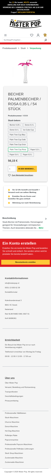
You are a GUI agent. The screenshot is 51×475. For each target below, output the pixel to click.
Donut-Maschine (11, 426)
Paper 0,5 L (27, 155)
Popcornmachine (11, 440)
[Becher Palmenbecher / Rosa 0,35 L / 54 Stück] (25, 70)
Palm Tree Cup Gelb (18, 140)
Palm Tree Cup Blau (17, 135)
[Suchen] (46, 40)
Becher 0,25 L (15, 125)
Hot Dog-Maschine (12, 431)
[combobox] (22, 40)
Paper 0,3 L (35, 149)
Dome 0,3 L (29, 125)
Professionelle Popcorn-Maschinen (18, 444)
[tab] (24, 223)
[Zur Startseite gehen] (25, 24)
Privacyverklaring (11, 401)
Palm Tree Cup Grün (18, 144)
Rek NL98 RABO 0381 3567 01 (17, 314)
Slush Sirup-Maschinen (14, 453)
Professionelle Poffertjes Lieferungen (19, 449)
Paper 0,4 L (14, 155)
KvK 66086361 (10, 318)
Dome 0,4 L (14, 130)
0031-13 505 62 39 (12, 288)
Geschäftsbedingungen (14, 396)
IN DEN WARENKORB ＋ (27, 169)
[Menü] (5, 35)
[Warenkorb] (45, 35)
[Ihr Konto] (38, 35)
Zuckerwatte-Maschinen (14, 462)
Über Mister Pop (11, 383)
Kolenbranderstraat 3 (13, 300)
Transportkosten (11, 392)
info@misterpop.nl (12, 283)
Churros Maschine (12, 422)
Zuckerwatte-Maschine (14, 458)
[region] (25, 70)
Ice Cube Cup (28, 130)
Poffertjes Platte (11, 435)
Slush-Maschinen (11, 417)
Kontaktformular (11, 292)
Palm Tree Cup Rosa (18, 149)
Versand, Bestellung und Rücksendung (20, 387)
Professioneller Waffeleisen (15, 413)
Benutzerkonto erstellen (25, 262)
